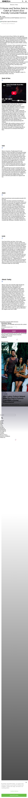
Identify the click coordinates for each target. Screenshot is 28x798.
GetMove (18, 204)
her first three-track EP (17, 253)
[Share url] (1, 34)
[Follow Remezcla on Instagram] (10, 338)
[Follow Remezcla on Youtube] (14, 338)
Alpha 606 (23, 53)
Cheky (3, 16)
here (12, 73)
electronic (15, 321)
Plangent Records (18, 251)
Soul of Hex (15, 107)
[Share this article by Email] (12, 26)
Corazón (14, 306)
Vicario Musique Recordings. (9, 114)
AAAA (17, 53)
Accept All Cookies (14, 795)
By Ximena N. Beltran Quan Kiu (11, 404)
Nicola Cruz (23, 50)
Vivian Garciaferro (11, 152)
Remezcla (12, 4)
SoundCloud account (9, 167)
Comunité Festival (20, 37)
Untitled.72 (22, 173)
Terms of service (17, 334)
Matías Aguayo (22, 49)
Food (1, 425)
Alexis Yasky (11, 286)
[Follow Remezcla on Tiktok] (17, 338)
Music (16, 4)
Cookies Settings (14, 791)
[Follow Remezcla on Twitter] (6, 338)
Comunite (2, 321)
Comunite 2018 (9, 321)
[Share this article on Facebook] (5, 26)
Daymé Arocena (8, 46)
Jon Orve (4, 200)
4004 (23, 106)
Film (1, 424)
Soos (14, 63)
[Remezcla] (6, 1)
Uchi (17, 241)
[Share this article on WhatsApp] (2, 26)
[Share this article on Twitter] (9, 26)
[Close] (26, 782)
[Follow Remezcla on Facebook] (3, 338)
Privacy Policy (5, 334)
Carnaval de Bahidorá (17, 206)
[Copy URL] (3, 30)
